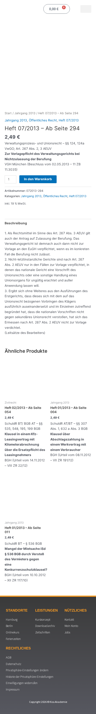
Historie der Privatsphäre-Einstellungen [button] (29, 677)
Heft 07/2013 (69, 120)
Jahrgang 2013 (24, 113)
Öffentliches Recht (43, 120)
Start (8, 113)
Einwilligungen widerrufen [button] (22, 683)
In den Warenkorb (38, 179)
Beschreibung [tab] (16, 223)
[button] (85, 9)
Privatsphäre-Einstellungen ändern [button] (27, 670)
